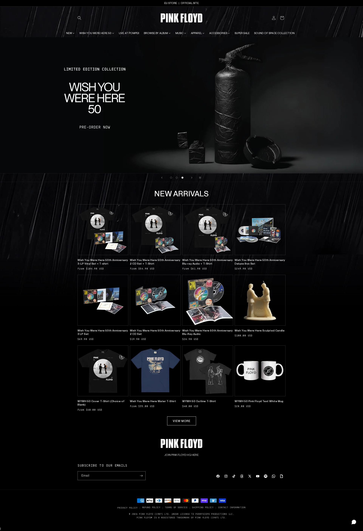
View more (181, 421)
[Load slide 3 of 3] (182, 177)
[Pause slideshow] (201, 177)
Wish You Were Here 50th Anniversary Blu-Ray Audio (207, 332)
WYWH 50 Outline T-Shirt (199, 401)
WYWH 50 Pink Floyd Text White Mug (259, 401)
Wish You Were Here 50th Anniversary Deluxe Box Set (260, 262)
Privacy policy (127, 507)
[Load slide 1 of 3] (171, 177)
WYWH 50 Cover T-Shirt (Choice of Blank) (101, 403)
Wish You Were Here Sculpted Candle (260, 330)
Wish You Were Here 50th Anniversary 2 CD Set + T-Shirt (155, 262)
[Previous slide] (162, 177)
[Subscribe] (141, 475)
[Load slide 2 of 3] (177, 177)
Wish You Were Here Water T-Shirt (153, 401)
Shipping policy (203, 507)
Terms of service (176, 507)
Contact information (232, 507)
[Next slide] (192, 177)
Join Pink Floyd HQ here (181, 454)
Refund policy (151, 507)
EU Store (170, 3)
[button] (82, 18)
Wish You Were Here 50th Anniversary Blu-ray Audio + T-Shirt (207, 262)
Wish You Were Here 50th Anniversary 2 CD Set (155, 332)
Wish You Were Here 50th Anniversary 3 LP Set (103, 332)
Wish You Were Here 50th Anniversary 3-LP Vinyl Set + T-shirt (103, 262)
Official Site (190, 3)
